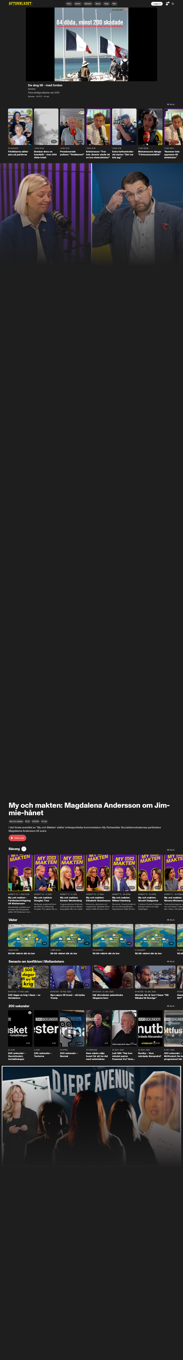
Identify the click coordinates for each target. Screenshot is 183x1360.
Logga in (157, 4)
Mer (114, 4)
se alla (170, 104)
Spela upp (19, 838)
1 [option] (23, 849)
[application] (91, 44)
